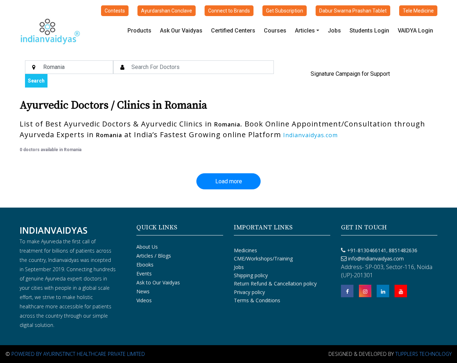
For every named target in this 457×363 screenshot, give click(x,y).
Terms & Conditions (257, 300)
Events (144, 273)
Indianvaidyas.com (310, 135)
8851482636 (402, 250)
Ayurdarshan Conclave (166, 11)
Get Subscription (284, 11)
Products (139, 30)
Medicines (245, 250)
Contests (115, 11)
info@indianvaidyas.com (376, 258)
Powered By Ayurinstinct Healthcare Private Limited (78, 353)
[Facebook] (347, 291)
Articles (305, 30)
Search (36, 81)
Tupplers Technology (423, 353)
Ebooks (145, 264)
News (143, 291)
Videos (144, 300)
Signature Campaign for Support (350, 73)
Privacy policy (249, 292)
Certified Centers (233, 30)
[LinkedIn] (383, 291)
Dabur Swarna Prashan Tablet (353, 11)
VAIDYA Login (415, 30)
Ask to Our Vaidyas (158, 282)
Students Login (369, 30)
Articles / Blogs (153, 255)
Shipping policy (251, 275)
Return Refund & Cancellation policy (275, 283)
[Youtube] (401, 291)
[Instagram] (365, 291)
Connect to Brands (229, 11)
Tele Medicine (418, 11)
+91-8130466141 (366, 250)
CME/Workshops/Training (263, 258)
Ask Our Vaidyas (181, 30)
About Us (147, 246)
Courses (275, 30)
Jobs (334, 30)
